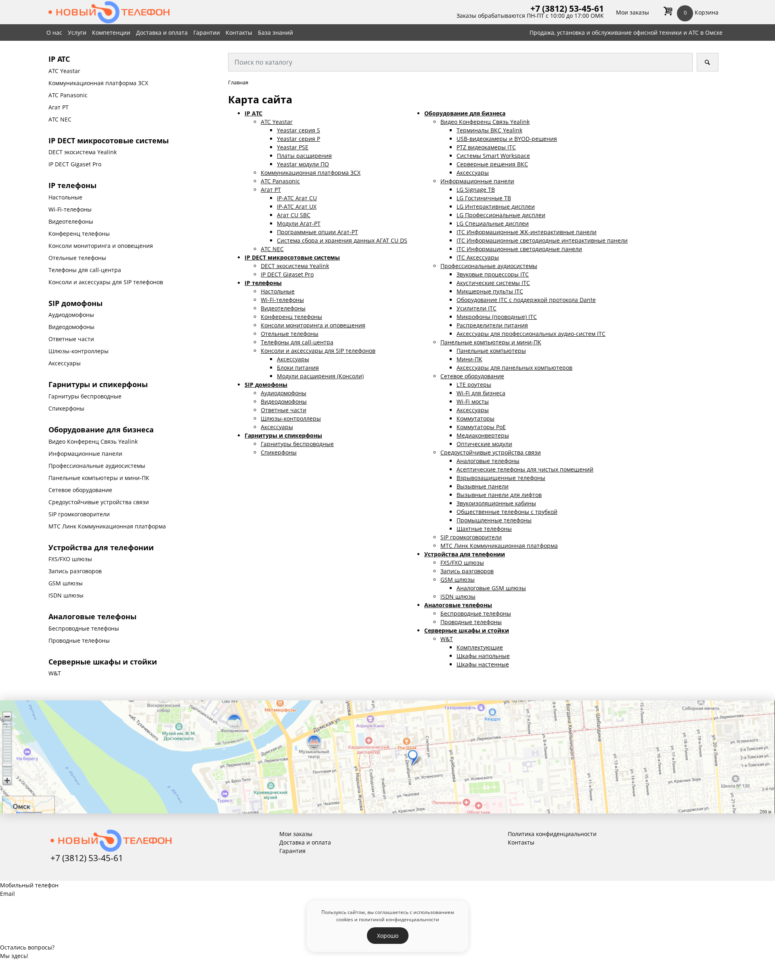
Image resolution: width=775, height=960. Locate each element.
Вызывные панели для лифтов (499, 495)
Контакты (239, 32)
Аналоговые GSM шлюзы (491, 588)
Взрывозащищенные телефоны (501, 478)
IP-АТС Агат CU (297, 198)
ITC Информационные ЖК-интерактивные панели (527, 232)
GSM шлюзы (65, 583)
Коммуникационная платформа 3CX (98, 83)
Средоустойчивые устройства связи (98, 502)
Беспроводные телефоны (83, 628)
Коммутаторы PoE (481, 427)
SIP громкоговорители (79, 514)
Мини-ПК (469, 359)
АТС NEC (59, 119)
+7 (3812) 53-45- (562, 8)
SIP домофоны (75, 303)
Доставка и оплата (162, 32)
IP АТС (59, 59)
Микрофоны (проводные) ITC (497, 317)
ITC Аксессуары (478, 257)
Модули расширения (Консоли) (320, 376)
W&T (54, 673)
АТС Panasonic (68, 95)
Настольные (65, 197)
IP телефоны (72, 185)
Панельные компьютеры (491, 350)
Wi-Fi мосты (473, 401)
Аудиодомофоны (71, 315)
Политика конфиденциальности (552, 834)
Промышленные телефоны (494, 520)
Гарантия (292, 851)
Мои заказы (632, 12)
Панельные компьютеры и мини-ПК (98, 478)
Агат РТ (58, 107)
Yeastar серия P (298, 139)
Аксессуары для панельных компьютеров (514, 367)
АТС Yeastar (64, 71)
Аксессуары (64, 363)
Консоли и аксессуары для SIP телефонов (105, 282)
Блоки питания (298, 367)
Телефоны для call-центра (84, 270)
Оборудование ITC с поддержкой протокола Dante (526, 300)
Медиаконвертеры (483, 435)
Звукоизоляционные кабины (496, 503)
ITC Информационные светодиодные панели (519, 249)
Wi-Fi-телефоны (70, 209)
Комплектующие (480, 647)
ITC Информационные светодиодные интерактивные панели (542, 240)
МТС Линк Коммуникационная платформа (107, 526)
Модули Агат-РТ (298, 223)
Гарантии (206, 32)
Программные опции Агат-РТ (317, 232)
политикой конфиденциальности (399, 919)
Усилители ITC (476, 308)
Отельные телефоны (77, 258)
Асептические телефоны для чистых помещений (525, 469)
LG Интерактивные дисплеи (496, 206)
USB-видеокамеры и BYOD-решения (507, 139)
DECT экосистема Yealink (82, 152)
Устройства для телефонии (101, 547)
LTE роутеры (474, 384)
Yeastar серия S (298, 130)
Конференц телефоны (79, 233)
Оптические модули (484, 444)
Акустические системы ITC (493, 283)
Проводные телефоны (79, 640)
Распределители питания (492, 325)
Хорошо (387, 935)
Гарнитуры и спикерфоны (98, 384)
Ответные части (71, 339)
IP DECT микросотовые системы (108, 140)
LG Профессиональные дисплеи (501, 215)
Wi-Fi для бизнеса (481, 393)
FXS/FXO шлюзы (70, 559)
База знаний (275, 32)
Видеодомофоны (71, 327)
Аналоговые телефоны (92, 616)
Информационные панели (85, 453)
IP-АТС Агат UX (296, 206)
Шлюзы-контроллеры (78, 351)
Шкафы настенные (483, 664)
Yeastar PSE (292, 147)
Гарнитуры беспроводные (84, 396)
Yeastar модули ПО (303, 164)
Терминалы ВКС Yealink (489, 130)
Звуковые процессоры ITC (493, 274)
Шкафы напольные (483, 656)
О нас (54, 32)
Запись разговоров (75, 571)
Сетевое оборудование (80, 490)
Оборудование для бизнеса (101, 429)
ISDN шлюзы (66, 595)
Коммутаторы (475, 418)
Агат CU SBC (293, 215)
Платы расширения (304, 155)
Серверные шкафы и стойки (102, 662)
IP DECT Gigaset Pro (74, 164)
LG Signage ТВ (476, 189)
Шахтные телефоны (484, 528)
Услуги (77, 32)
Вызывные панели (483, 486)
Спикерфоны (66, 408)
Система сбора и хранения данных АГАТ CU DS (342, 240)
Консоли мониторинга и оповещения (100, 245)
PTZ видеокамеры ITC (486, 147)
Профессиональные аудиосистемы (96, 466)
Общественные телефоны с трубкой (507, 512)
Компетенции (111, 32)
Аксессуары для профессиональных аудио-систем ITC (531, 333)
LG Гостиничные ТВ (484, 198)
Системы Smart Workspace (493, 155)
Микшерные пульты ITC (490, 291)
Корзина (701, 12)
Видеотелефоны (70, 221)
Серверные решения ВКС (492, 164)
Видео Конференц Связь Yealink (93, 441)
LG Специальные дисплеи (493, 223)
